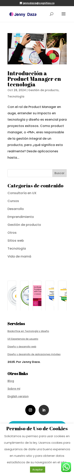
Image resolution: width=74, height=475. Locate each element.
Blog (10, 381)
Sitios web (15, 240)
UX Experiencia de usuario (22, 339)
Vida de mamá (19, 256)
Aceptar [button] (37, 469)
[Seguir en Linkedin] (44, 410)
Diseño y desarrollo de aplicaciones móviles (34, 354)
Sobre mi (13, 389)
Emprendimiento (20, 217)
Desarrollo (15, 209)
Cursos (13, 201)
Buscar (59, 173)
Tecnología (15, 96)
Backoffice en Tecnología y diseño (28, 331)
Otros (12, 232)
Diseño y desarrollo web (21, 346)
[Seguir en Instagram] (30, 410)
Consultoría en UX (22, 193)
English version (18, 396)
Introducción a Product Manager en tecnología (34, 78)
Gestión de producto (43, 90)
